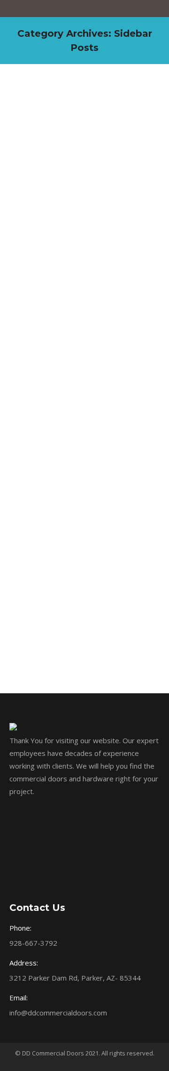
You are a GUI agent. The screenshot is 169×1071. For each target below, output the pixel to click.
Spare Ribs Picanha (64, 303)
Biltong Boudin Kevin (68, 118)
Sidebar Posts (41, 135)
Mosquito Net (40, 505)
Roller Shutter (40, 320)
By (48, 147)
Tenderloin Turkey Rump (77, 487)
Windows (77, 135)
